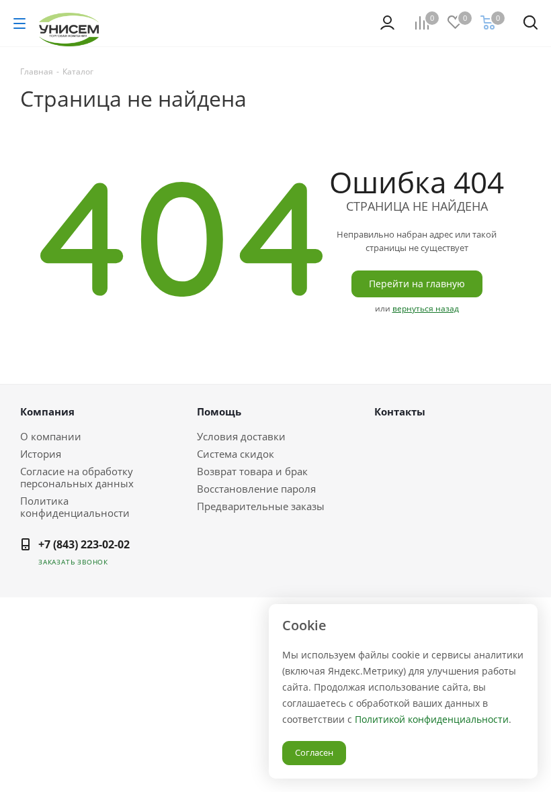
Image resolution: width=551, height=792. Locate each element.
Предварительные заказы (261, 506)
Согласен (314, 752)
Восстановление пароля (256, 488)
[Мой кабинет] (387, 23)
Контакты (399, 411)
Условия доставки (241, 436)
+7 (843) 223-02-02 (84, 544)
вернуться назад (425, 308)
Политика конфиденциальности (75, 506)
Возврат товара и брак (252, 471)
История (40, 453)
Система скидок (235, 453)
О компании (50, 436)
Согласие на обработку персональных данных (77, 477)
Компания (47, 411)
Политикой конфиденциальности (432, 719)
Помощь (219, 411)
